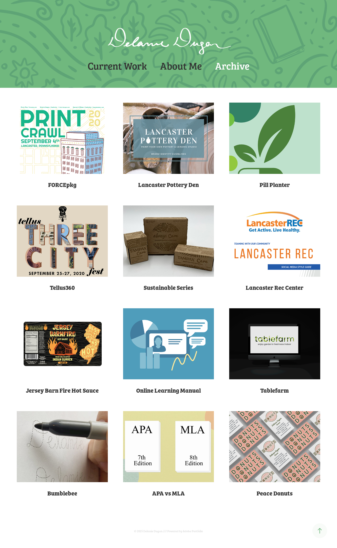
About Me (181, 65)
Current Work (117, 65)
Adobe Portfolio (193, 531)
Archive (232, 65)
